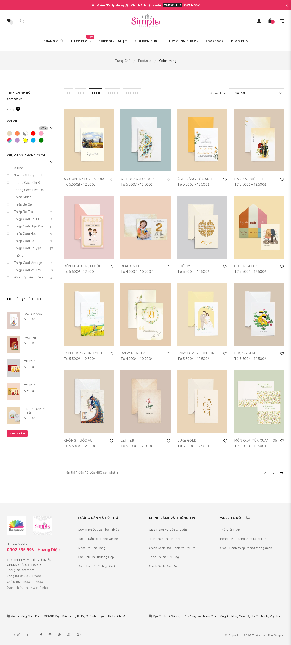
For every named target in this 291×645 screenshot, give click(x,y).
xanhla (43, 141)
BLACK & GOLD (132, 266)
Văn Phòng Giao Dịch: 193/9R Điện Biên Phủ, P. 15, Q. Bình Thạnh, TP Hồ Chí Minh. (70, 616)
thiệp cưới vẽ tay (33, 270)
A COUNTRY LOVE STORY (84, 179)
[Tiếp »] (280, 472)
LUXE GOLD (186, 440)
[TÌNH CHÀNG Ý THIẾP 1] (13, 415)
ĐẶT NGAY (192, 5)
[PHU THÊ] (13, 344)
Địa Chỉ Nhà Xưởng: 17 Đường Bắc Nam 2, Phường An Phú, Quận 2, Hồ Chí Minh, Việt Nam (218, 616)
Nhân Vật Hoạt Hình (33, 175)
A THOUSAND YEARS (137, 179)
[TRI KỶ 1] (13, 368)
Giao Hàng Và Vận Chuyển (168, 529)
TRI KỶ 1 (29, 361)
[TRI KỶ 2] (13, 391)
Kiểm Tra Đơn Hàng (91, 548)
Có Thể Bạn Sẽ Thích (24, 299)
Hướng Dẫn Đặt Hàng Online (98, 538)
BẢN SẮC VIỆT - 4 (248, 179)
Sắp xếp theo (217, 93)
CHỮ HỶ (183, 266)
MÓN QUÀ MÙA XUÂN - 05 (255, 440)
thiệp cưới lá (33, 241)
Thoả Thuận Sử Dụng (164, 557)
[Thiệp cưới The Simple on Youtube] (68, 635)
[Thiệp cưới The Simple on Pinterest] (59, 635)
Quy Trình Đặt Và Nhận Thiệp (98, 529)
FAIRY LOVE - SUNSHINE (197, 353)
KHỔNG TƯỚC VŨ (78, 440)
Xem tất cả (15, 99)
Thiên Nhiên (33, 197)
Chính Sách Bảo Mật (163, 566)
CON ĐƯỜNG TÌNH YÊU (83, 353)
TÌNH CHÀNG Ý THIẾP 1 (34, 410)
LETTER (127, 440)
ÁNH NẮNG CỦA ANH (194, 179)
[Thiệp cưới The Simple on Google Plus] (79, 635)
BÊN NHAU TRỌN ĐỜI (82, 266)
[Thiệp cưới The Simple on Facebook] (41, 635)
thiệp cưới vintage (33, 263)
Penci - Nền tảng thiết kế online (243, 538)
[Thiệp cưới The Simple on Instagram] (50, 635)
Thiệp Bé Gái (33, 204)
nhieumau (11, 141)
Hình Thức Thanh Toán (165, 538)
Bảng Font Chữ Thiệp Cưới (96, 566)
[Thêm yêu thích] (111, 179)
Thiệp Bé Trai (33, 212)
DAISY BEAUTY (132, 353)
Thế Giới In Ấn (230, 529)
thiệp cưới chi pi (33, 219)
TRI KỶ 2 (30, 385)
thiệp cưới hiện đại (33, 226)
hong (43, 134)
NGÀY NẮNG (33, 313)
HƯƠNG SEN (244, 353)
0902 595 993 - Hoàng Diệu (33, 549)
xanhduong (35, 141)
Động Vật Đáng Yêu (33, 277)
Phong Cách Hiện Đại (33, 190)
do (35, 134)
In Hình (33, 168)
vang (27, 141)
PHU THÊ (30, 337)
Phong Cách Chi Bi (33, 183)
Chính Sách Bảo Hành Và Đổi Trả (172, 548)
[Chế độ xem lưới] (68, 92)
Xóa (43, 128)
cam (19, 134)
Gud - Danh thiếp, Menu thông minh (246, 548)
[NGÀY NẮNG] (13, 320)
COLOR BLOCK (246, 266)
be (11, 134)
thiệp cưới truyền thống (33, 251)
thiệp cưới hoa (33, 234)
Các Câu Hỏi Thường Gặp (96, 557)
